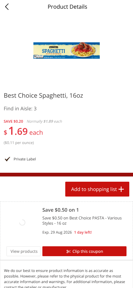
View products (24, 251)
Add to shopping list (94, 189)
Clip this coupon (87, 251)
